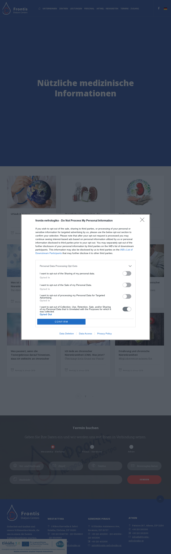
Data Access (85, 333)
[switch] (127, 273)
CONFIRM (61, 321)
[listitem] (85, 266)
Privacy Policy (104, 333)
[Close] (143, 221)
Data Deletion (66, 333)
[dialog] (85, 277)
